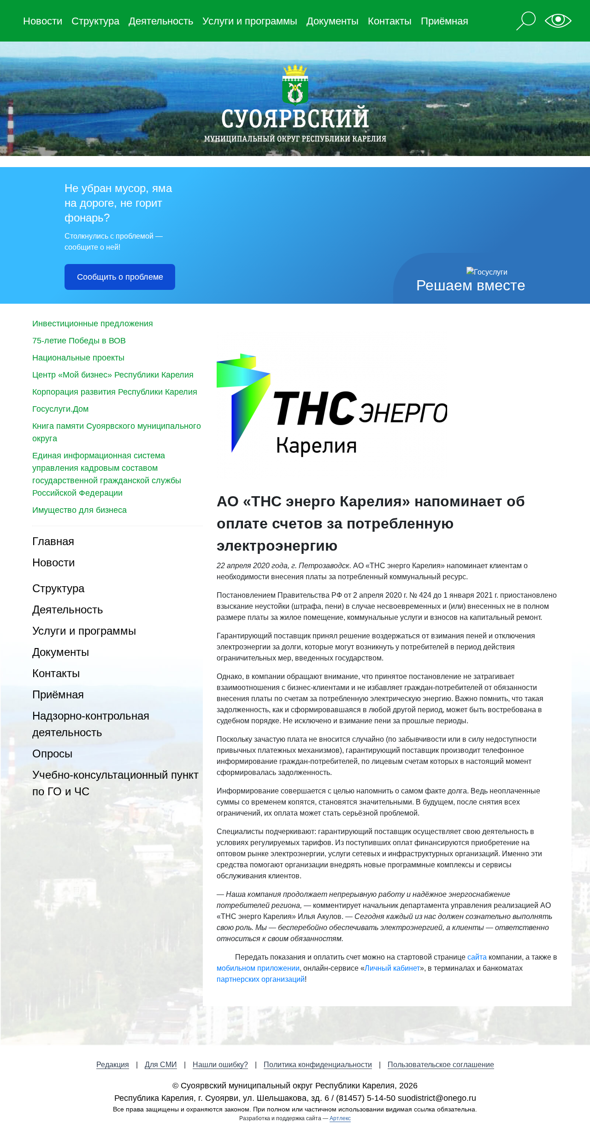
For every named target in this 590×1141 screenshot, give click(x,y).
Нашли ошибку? (220, 1065)
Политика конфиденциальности (318, 1065)
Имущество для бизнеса (79, 510)
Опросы (52, 753)
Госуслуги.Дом (60, 409)
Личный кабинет (392, 968)
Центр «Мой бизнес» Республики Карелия (113, 374)
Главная (53, 541)
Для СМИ (161, 1065)
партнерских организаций (261, 979)
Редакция (112, 1065)
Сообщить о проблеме (120, 277)
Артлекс (340, 1118)
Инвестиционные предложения (92, 323)
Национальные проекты (78, 357)
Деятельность (161, 21)
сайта (477, 957)
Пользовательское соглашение (441, 1065)
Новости (42, 21)
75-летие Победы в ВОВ (79, 340)
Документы (333, 21)
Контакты (390, 21)
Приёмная (444, 21)
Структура (95, 21)
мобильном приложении (258, 968)
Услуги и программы (249, 21)
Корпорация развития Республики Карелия (114, 391)
